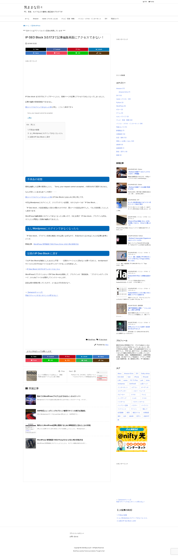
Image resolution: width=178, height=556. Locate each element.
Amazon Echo (124, 92)
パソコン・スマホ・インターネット (129, 123)
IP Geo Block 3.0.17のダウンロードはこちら (43, 269)
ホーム (27, 25)
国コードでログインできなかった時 (38, 107)
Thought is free (100, 551)
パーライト (144, 405)
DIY (119, 95)
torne (147, 380)
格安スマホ (136, 412)
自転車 (119, 144)
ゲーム (119, 113)
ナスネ (144, 398)
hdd (129, 377)
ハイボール (121, 402)
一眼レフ (144, 409)
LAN (119, 380)
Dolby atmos (145, 373)
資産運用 (120, 148)
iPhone (136, 377)
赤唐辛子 (146, 416)
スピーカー (121, 394)
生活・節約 (121, 137)
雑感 (119, 155)
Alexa (119, 373)
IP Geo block (103, 339)
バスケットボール (138, 402)
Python (119, 102)
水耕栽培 (120, 134)
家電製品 (120, 130)
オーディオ (144, 387)
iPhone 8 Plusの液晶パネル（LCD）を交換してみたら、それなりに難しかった (139, 223)
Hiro (106, 345)
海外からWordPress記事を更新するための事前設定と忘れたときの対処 (64, 425)
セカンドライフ (122, 116)
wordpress (121, 384)
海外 (119, 416)
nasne (125, 380)
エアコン (134, 387)
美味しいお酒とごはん (125, 141)
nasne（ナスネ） (123, 99)
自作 (124, 416)
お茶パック (144, 384)
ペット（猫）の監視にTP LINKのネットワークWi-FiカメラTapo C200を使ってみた (139, 258)
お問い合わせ (74, 536)
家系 (128, 412)
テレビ (144, 394)
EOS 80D (121, 377)
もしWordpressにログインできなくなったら (45, 133)
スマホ (133, 394)
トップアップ (122, 398)
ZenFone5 (132, 384)
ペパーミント (122, 409)
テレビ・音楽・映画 (124, 120)
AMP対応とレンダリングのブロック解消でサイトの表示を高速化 (62, 411)
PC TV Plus (134, 380)
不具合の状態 (33, 130)
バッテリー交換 (123, 405)
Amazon (120, 88)
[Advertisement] (67, 77)
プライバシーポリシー (77, 533)
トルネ (134, 398)
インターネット (123, 387)
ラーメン (134, 409)
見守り (138, 416)
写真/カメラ (121, 127)
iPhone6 (145, 377)
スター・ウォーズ (139, 391)
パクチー (134, 405)
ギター (119, 109)
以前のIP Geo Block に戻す (39, 137)
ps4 (142, 380)
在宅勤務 (120, 412)
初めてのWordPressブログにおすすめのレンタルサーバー (59, 396)
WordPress (36, 25)
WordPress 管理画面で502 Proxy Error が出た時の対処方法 (56, 244)
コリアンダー (122, 391)
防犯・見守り (121, 151)
